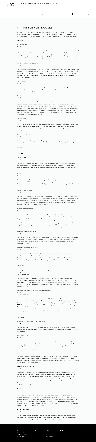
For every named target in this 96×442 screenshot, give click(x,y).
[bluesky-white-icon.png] (60, 430)
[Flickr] (74, 14)
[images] (72, 14)
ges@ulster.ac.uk (49, 430)
